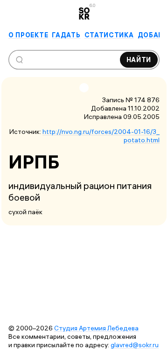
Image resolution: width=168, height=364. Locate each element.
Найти (139, 60)
